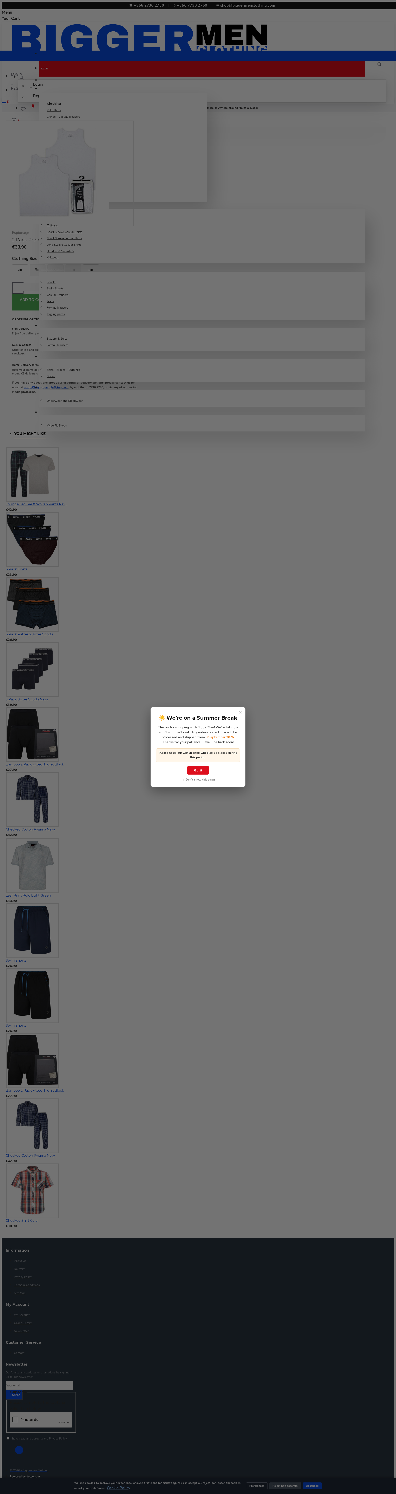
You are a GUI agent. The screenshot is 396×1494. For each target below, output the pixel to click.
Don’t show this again (200, 780)
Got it (198, 770)
